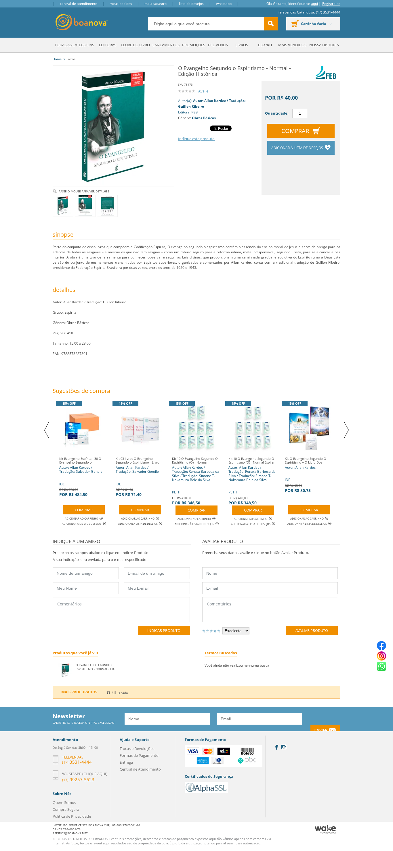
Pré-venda (218, 44)
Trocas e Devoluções (137, 748)
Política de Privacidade (72, 816)
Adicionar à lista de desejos (297, 147)
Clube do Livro (135, 44)
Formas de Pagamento (139, 755)
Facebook (276, 747)
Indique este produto (196, 138)
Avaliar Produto (311, 630)
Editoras (107, 44)
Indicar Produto (163, 630)
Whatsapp (224, 3)
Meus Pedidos (121, 3)
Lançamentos (166, 44)
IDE (83, 476)
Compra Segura (66, 809)
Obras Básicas (204, 117)
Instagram (283, 747)
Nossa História (324, 44)
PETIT (195, 480)
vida (124, 692)
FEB (194, 112)
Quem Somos (64, 802)
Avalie (203, 91)
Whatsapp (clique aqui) (84, 773)
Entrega (126, 762)
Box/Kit (265, 44)
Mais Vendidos (292, 44)
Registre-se (331, 3)
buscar (271, 23)
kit (114, 692)
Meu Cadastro (155, 3)
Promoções (193, 44)
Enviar (321, 730)
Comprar (295, 131)
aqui (314, 3)
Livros (241, 44)
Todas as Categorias (74, 44)
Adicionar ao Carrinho (81, 518)
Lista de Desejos (191, 3)
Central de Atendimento (78, 3)
